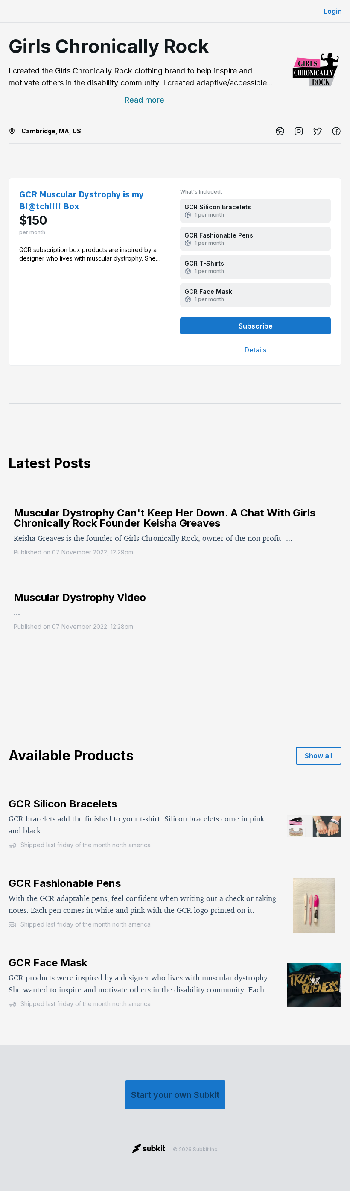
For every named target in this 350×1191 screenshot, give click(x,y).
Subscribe (256, 326)
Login (333, 11)
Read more (144, 99)
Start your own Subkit (175, 1095)
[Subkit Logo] (148, 1150)
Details (255, 350)
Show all (318, 755)
